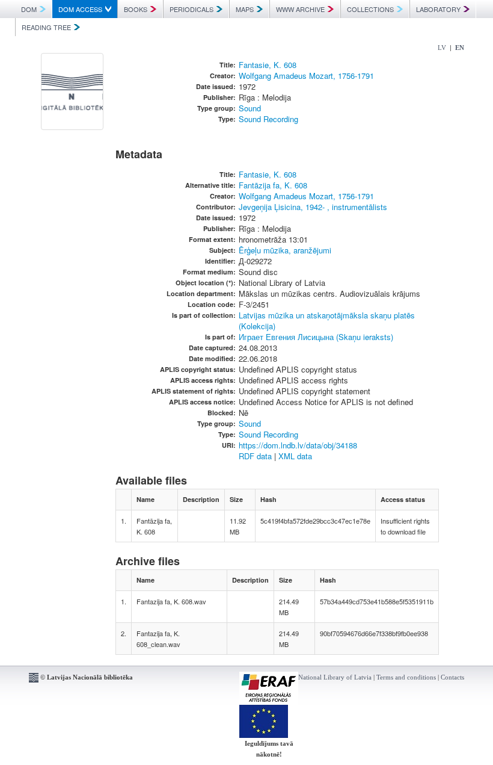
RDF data (255, 456)
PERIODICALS (191, 9)
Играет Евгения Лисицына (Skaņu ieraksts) (316, 336)
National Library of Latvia (335, 677)
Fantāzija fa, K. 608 (273, 185)
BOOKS (135, 9)
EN (459, 47)
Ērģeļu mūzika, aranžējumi (285, 250)
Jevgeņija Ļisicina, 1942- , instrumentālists (313, 206)
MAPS (245, 9)
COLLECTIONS (370, 9)
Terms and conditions (406, 677)
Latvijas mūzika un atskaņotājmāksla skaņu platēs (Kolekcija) (327, 320)
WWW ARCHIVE (300, 9)
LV (442, 47)
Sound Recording (268, 119)
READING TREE (46, 27)
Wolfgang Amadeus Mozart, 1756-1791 (306, 75)
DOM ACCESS (80, 9)
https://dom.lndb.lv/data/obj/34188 (298, 445)
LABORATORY (438, 9)
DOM (29, 9)
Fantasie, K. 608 (267, 64)
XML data (295, 456)
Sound (250, 108)
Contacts (452, 677)
